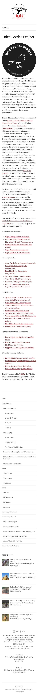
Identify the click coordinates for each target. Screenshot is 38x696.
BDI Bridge (7, 502)
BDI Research (8, 497)
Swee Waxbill (18, 369)
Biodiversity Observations (12, 463)
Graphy (29, 689)
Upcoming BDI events (9, 512)
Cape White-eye (18, 303)
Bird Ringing (7, 433)
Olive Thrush (17, 284)
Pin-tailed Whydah (19, 242)
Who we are (7, 478)
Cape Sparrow (17, 253)
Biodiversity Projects (9, 517)
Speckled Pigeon (18, 276)
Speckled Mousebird (19, 313)
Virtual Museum (8, 197)
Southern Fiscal (17, 311)
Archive (6, 493)
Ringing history (10, 442)
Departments (6, 403)
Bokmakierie (18, 326)
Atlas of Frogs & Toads (11, 526)
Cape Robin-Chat (18, 279)
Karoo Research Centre (10, 546)
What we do (7, 473)
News (4, 488)
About (4, 468)
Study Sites (8, 423)
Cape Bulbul (17, 300)
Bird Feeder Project (10, 522)
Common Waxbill (17, 239)
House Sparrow (18, 366)
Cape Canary (17, 237)
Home (4, 399)
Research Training (9, 408)
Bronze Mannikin (20, 358)
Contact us (7, 483)
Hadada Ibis (17, 342)
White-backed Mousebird (20, 316)
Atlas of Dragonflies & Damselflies (15, 536)
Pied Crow (14, 345)
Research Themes (11, 418)
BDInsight (6, 507)
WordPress (16, 689)
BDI (21, 686)
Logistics (8, 428)
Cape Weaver (16, 250)
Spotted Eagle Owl (18, 297)
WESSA (22, 374)
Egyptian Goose (19, 347)
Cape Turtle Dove (20, 263)
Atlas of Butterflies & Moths (12, 541)
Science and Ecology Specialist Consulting (18, 452)
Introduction (9, 413)
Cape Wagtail (17, 287)
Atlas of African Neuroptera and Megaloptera (19, 531)
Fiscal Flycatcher (19, 324)
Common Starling (18, 282)
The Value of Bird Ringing (14, 447)
